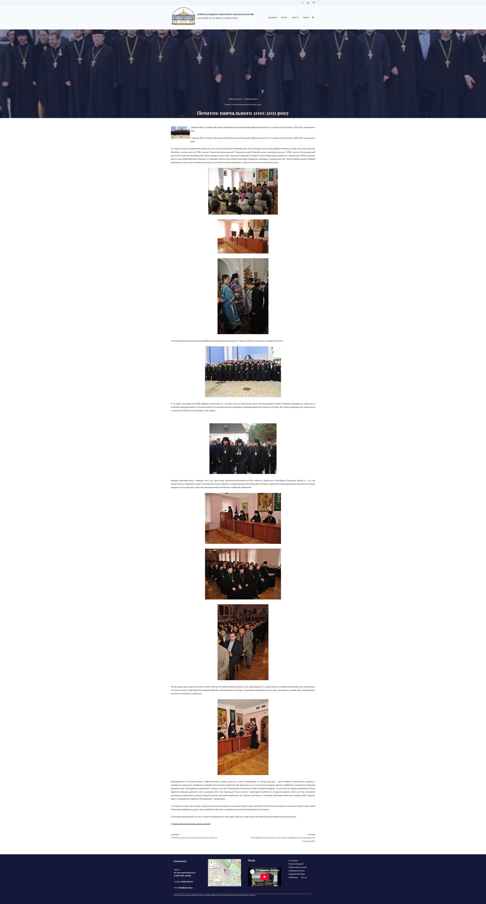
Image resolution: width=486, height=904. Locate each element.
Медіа (251, 860)
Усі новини (293, 860)
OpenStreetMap (235, 885)
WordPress (193, 900)
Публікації (293, 877)
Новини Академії (250, 99)
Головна (228, 104)
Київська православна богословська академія (195, 895)
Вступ (304, 877)
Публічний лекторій (297, 867)
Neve (173, 900)
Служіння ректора (297, 870)
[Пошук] (313, 17)
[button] (277, 17)
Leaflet (224, 885)
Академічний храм (297, 874)
